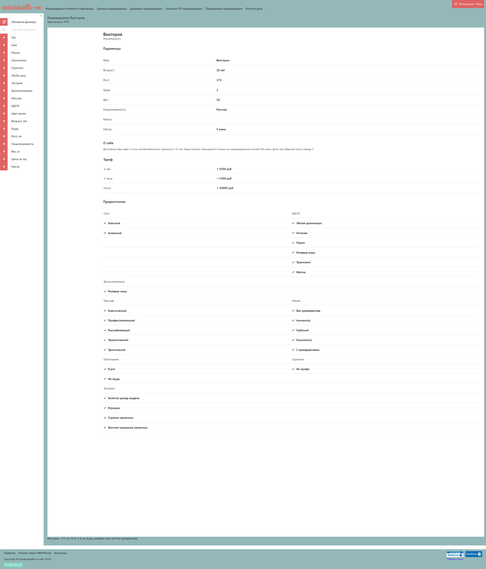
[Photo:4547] (75, 138)
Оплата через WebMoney (34, 553)
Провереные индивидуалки (224, 8)
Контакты (60, 553)
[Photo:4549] (75, 354)
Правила (9, 553)
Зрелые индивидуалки (112, 8)
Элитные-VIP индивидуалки (184, 8)
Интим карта (254, 8)
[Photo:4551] (75, 499)
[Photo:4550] (75, 426)
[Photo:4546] (75, 65)
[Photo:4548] (75, 282)
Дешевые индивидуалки (146, 8)
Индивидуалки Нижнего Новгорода (70, 8)
